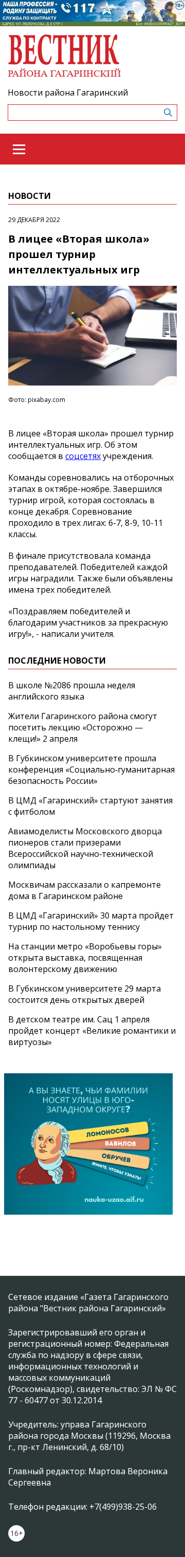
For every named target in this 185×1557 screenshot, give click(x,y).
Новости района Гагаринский (68, 92)
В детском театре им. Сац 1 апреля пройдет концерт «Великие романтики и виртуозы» (92, 1031)
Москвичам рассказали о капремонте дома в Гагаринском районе (84, 890)
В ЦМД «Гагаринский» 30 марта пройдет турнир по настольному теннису (91, 921)
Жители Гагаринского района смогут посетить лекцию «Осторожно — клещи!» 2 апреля (82, 727)
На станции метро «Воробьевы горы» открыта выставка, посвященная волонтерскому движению (85, 958)
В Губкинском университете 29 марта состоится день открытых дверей (84, 994)
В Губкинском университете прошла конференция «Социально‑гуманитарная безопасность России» (91, 769)
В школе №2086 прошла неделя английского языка (71, 691)
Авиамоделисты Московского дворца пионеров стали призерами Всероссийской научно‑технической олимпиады (85, 848)
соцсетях (83, 456)
